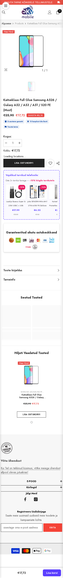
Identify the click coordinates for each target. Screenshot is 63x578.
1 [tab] (32, 422)
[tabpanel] (32, 51)
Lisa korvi (52, 572)
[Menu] (5, 5)
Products (19, 23)
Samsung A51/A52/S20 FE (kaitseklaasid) (31, 393)
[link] (50, 163)
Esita (53, 527)
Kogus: (7, 136)
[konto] (50, 12)
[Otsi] (4, 12)
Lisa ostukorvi (23, 163)
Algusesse (6, 23)
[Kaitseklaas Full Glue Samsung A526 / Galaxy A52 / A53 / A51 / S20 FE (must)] (31, 375)
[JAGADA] (57, 163)
